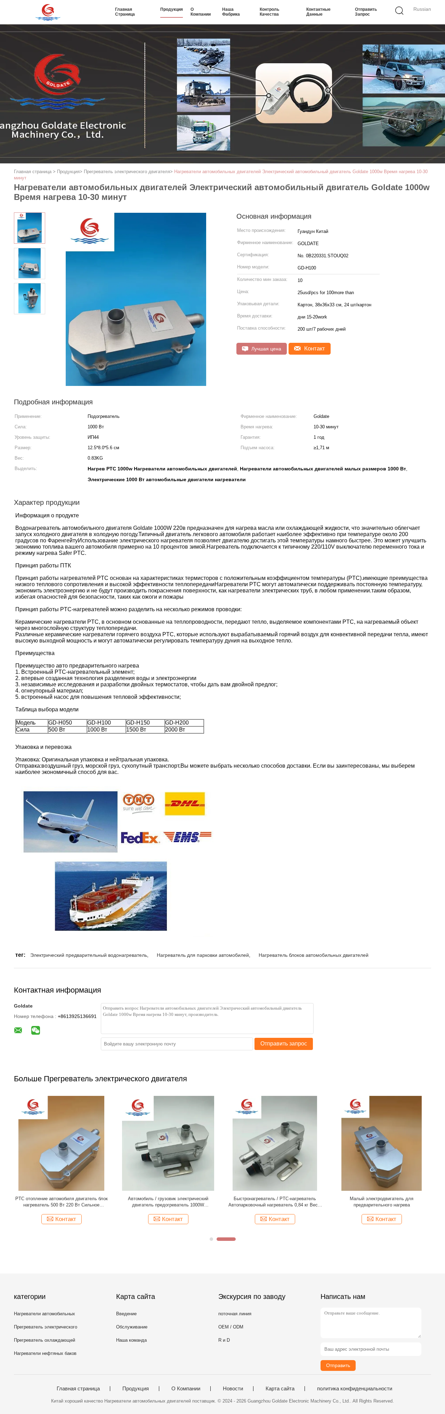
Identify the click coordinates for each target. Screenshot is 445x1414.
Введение (126, 1313)
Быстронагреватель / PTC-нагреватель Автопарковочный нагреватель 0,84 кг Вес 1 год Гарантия (275, 1202)
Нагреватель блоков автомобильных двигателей (314, 955)
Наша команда (131, 1340)
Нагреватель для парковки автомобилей (203, 955)
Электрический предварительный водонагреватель (88, 955)
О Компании (201, 12)
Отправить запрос (366, 12)
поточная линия (234, 1313)
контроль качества (269, 12)
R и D (224, 1340)
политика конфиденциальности (354, 1388)
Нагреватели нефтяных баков (45, 1353)
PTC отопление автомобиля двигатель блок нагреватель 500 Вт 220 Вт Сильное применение (61, 1202)
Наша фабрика (231, 12)
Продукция (171, 9)
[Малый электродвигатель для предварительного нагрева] (381, 1143)
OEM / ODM (230, 1327)
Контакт (313, 348)
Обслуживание (131, 1327)
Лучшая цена (265, 349)
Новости (233, 1388)
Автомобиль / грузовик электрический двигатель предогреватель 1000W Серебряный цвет (168, 1202)
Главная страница (125, 12)
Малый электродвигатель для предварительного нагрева (381, 1201)
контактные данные (318, 12)
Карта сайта (280, 1388)
